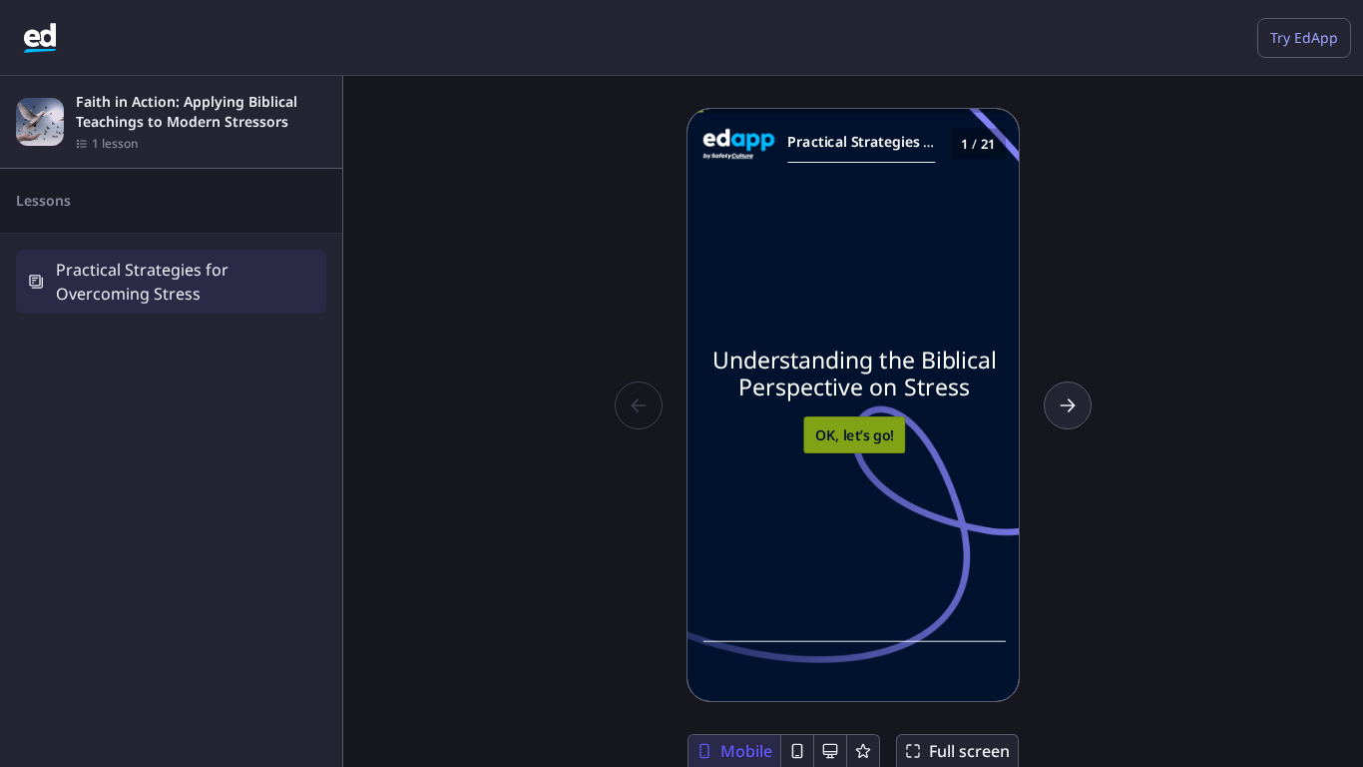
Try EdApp (1304, 37)
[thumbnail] (40, 122)
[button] (171, 281)
